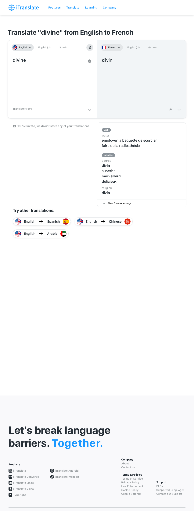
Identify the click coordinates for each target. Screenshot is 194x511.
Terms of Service (132, 478)
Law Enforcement (132, 486)
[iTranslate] (24, 8)
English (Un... (45, 47)
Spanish (63, 47)
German (152, 47)
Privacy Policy (130, 482)
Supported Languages (170, 489)
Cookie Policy (129, 489)
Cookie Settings (131, 493)
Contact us (128, 467)
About (125, 463)
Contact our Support (169, 493)
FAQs (159, 486)
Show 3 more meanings (119, 203)
